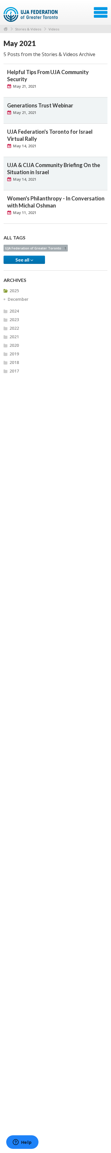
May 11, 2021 (24, 212)
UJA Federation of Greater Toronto (35, 248)
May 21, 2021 (24, 86)
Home (6, 29)
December (18, 299)
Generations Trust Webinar (40, 105)
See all (22, 259)
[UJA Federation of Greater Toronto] (31, 14)
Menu (100, 12)
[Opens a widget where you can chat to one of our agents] (22, 1142)
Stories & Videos (28, 29)
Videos (54, 29)
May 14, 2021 (24, 145)
